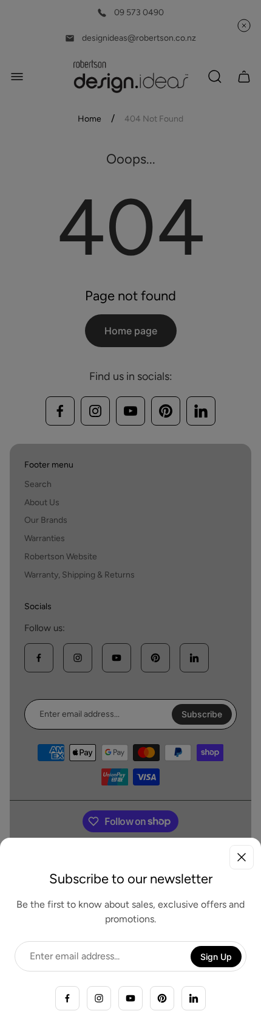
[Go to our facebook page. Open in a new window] (67, 998)
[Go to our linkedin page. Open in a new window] (193, 998)
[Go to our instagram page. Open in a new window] (99, 998)
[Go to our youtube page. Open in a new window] (130, 998)
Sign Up (216, 956)
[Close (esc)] (241, 857)
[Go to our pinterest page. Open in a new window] (162, 998)
